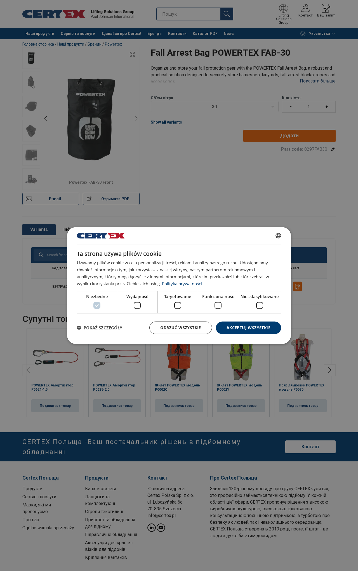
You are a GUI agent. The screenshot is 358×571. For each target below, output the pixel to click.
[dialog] (179, 285)
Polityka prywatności (182, 283)
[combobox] (278, 236)
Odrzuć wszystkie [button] (180, 327)
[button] (99, 328)
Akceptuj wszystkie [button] (248, 327)
